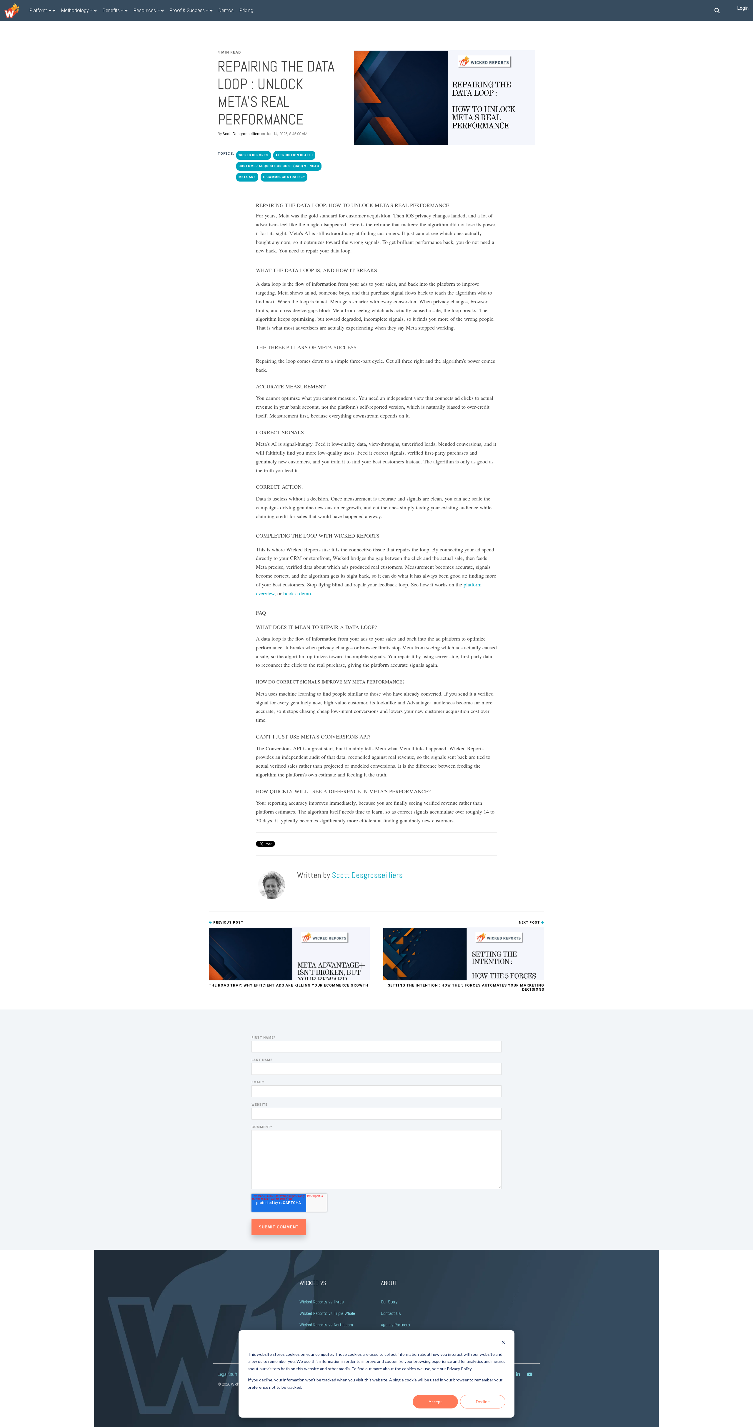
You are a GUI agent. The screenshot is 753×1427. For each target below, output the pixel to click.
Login (743, 8)
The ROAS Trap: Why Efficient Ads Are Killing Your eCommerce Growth (288, 985)
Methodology (75, 10)
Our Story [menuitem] (389, 1302)
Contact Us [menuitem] (391, 1313)
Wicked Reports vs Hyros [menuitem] (321, 1302)
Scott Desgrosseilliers (241, 134)
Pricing (246, 10)
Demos (226, 10)
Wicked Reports (254, 155)
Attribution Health (294, 155)
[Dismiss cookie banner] (503, 1343)
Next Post (530, 922)
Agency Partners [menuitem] (395, 1325)
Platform (38, 10)
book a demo (297, 593)
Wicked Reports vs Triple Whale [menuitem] (327, 1313)
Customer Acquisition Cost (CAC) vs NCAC (279, 166)
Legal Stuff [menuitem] (227, 1374)
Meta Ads (247, 177)
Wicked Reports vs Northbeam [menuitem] (326, 1325)
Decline (483, 1401)
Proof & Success (187, 10)
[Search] (717, 10)
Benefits (111, 10)
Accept (435, 1401)
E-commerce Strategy (284, 177)
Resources (145, 10)
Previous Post (227, 922)
